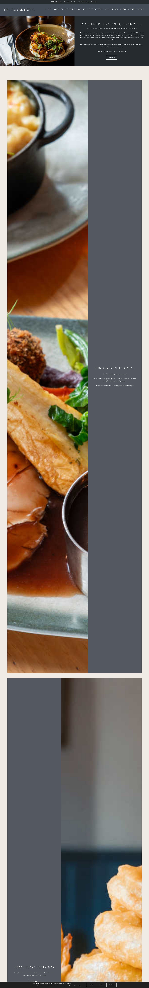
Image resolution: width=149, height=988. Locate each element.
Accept (91, 985)
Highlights (83, 9)
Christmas (137, 9)
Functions (67, 9)
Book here (112, 57)
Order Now (34, 981)
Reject (101, 985)
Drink (55, 9)
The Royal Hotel (20, 10)
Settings (111, 985)
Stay (108, 9)
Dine (48, 9)
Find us (117, 9)
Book (126, 9)
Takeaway (98, 9)
